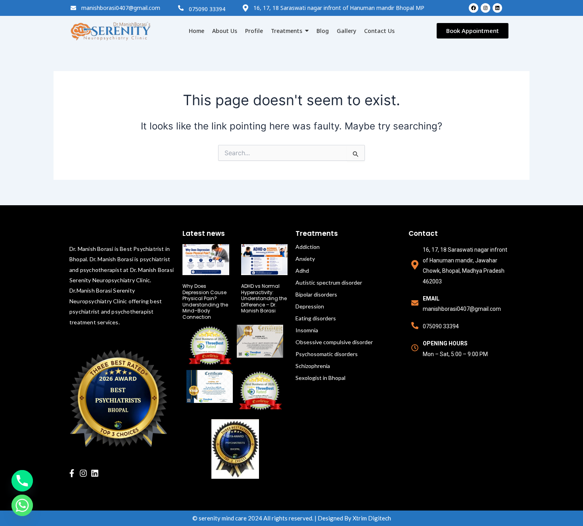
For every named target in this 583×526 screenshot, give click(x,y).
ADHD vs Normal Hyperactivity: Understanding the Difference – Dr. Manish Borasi (264, 298)
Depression (309, 306)
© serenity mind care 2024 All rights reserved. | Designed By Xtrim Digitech (291, 518)
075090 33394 (207, 9)
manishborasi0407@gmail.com (120, 8)
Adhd (302, 270)
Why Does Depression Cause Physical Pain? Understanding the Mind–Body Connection (205, 301)
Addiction (307, 246)
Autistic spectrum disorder (328, 282)
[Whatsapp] (22, 505)
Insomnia (306, 330)
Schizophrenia (312, 365)
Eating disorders (315, 318)
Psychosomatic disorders (326, 354)
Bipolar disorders (316, 294)
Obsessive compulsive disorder (334, 342)
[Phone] (22, 480)
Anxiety (305, 258)
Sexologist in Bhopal (320, 377)
